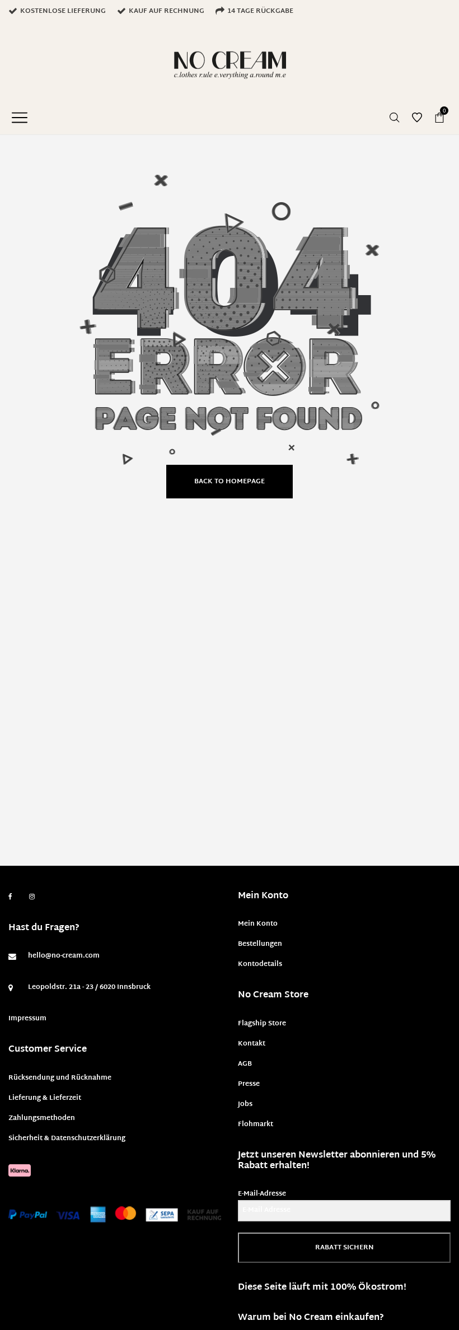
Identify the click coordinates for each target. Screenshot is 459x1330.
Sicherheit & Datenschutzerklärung (66, 1138)
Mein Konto (258, 924)
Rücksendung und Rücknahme (59, 1078)
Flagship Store (262, 1024)
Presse (249, 1084)
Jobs (245, 1104)
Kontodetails (260, 964)
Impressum (27, 1018)
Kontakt (251, 1044)
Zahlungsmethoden (41, 1118)
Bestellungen (260, 944)
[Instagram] (32, 897)
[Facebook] (10, 897)
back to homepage (229, 481)
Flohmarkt (255, 1124)
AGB (245, 1064)
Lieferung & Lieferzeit (44, 1098)
